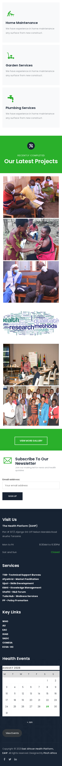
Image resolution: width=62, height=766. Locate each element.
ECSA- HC (8, 647)
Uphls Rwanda (31, 295)
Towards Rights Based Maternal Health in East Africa (31, 418)
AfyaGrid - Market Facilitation (20, 579)
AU (4, 625)
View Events (12, 733)
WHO (5, 621)
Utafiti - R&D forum (14, 591)
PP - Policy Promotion (15, 600)
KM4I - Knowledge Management (21, 587)
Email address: (11, 479)
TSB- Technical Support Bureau (21, 574)
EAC (4, 629)
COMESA (7, 642)
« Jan (30, 722)
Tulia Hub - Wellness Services (20, 596)
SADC (5, 638)
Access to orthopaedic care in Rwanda (31, 210)
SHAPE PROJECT (31, 378)
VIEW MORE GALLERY (31, 440)
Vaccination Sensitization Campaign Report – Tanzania (31, 252)
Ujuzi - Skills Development (18, 583)
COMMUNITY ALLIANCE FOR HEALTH (31, 336)
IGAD (5, 634)
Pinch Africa (50, 753)
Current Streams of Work (31, 204)
